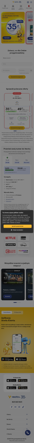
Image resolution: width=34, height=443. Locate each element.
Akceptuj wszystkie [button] (17, 226)
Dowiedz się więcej (15, 222)
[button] (17, 230)
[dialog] (17, 221)
